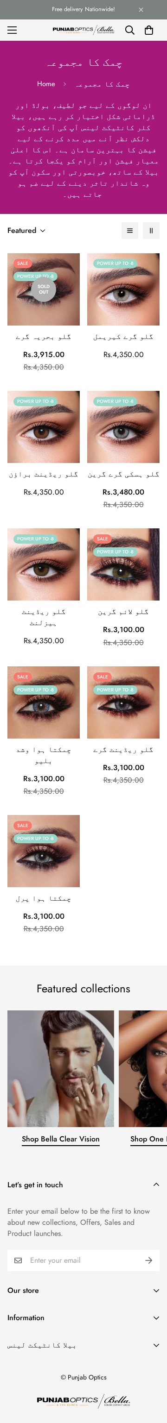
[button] (149, 30)
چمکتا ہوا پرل (43, 898)
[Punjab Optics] (83, 29)
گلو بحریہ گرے (43, 336)
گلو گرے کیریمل (123, 336)
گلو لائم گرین (123, 611)
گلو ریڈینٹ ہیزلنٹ (44, 617)
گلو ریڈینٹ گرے (123, 749)
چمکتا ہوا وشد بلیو (43, 755)
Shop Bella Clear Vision (61, 1139)
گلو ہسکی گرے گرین (124, 474)
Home (46, 84)
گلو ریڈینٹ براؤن (43, 474)
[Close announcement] (141, 9)
